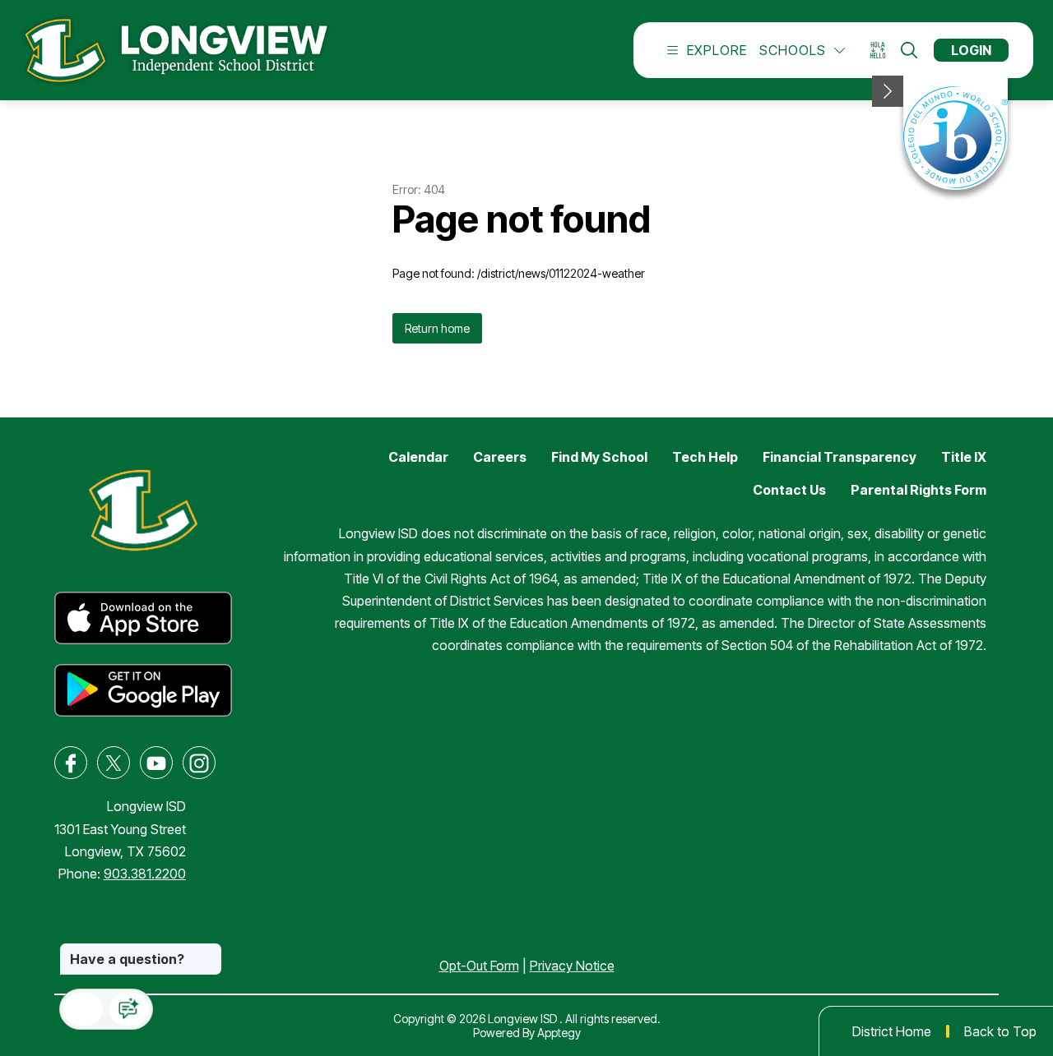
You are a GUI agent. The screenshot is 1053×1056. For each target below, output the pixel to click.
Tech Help (705, 457)
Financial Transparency (839, 457)
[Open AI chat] (129, 1009)
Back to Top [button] (1000, 1031)
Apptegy (559, 1033)
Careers (499, 457)
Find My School (599, 457)
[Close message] (209, 951)
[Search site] (909, 50)
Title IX (963, 457)
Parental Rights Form (918, 490)
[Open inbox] (83, 1009)
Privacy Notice (572, 965)
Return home (437, 328)
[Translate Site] (883, 50)
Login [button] (971, 50)
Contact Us (789, 490)
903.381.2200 (145, 873)
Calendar (418, 457)
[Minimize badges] (887, 91)
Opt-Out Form (479, 965)
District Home (891, 1031)
